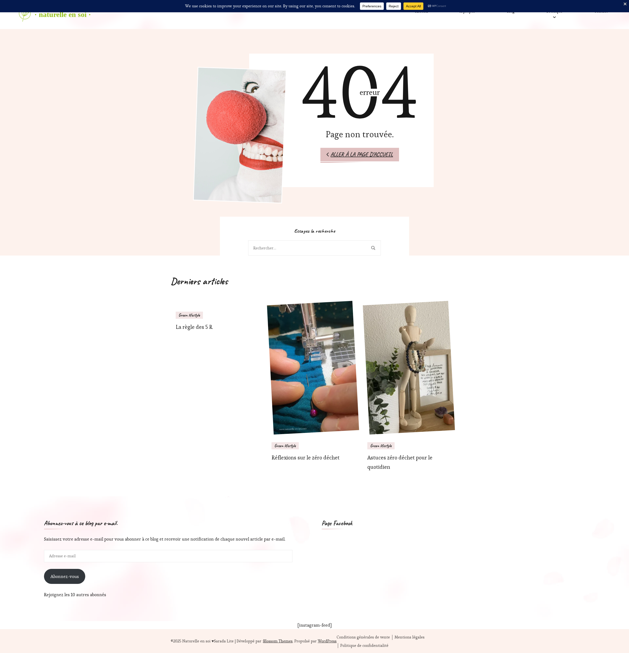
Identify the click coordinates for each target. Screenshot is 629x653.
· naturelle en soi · (62, 14)
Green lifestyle (189, 315)
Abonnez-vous (64, 576)
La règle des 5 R (194, 327)
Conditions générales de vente (363, 637)
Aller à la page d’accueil (361, 154)
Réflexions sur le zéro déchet (306, 457)
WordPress (327, 641)
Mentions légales (410, 637)
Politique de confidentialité (364, 645)
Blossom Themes (278, 641)
